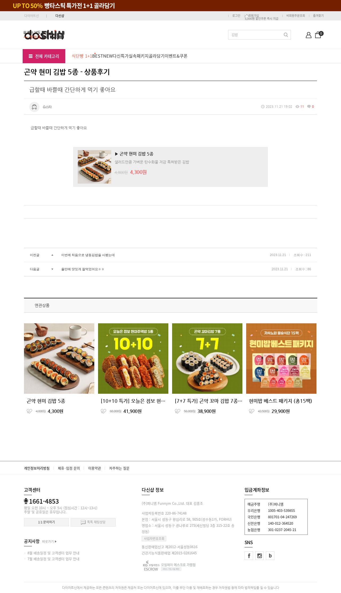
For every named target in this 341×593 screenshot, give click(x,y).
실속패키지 (139, 56)
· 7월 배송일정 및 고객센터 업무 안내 (51, 558)
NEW (108, 56)
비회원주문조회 (295, 15)
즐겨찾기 (318, 15)
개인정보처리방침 (37, 468)
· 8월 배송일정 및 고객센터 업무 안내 (51, 552)
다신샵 (59, 15)
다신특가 (121, 56)
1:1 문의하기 (46, 522)
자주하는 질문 (119, 468)
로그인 (236, 15)
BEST (97, 56)
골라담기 (157, 56)
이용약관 (94, 468)
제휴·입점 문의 (69, 468)
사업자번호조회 (154, 538)
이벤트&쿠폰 (176, 56)
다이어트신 (31, 15)
